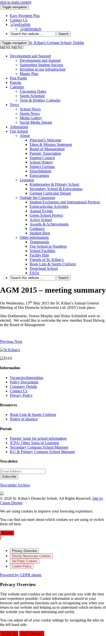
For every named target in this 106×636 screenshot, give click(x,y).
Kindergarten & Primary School (54, 184)
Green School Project (46, 215)
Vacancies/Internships (26, 378)
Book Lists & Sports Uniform (53, 264)
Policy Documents (24, 382)
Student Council (42, 158)
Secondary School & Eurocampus (56, 189)
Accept (7, 533)
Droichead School (44, 268)
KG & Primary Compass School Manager (42, 452)
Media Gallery (31, 118)
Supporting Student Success (41, 65)
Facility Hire (39, 255)
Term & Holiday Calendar (40, 100)
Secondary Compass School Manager (39, 447)
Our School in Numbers (48, 246)
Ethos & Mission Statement (51, 144)
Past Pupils (18, 78)
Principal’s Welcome (45, 140)
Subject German (42, 167)
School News (30, 109)
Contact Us (18, 391)
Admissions (19, 127)
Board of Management (47, 149)
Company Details (23, 386)
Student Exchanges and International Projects (65, 202)
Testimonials (39, 242)
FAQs (34, 273)
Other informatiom (34, 237)
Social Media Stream (36, 122)
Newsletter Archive (15, 485)
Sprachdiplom (40, 171)
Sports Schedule (32, 96)
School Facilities (42, 251)
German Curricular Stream (50, 193)
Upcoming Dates (33, 91)
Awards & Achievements (49, 224)
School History (41, 162)
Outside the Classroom (37, 198)
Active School (41, 220)
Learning (27, 180)
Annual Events (41, 211)
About (25, 136)
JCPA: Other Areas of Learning (34, 443)
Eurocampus (39, 175)
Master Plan (29, 74)
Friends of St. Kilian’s (47, 259)
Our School (19, 131)
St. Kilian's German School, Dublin (56, 43)
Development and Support (30, 56)
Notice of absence (24, 419)
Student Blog (40, 233)
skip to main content (15, 2)
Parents (15, 82)
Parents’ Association (45, 153)
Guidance (37, 229)
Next (18, 341)
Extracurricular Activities (49, 206)
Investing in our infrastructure (43, 69)
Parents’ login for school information (38, 438)
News (14, 105)
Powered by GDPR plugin (20, 575)
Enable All (9, 633)
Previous (7, 341)
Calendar (17, 87)
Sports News (30, 113)
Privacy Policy (21, 395)
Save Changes (31, 633)
